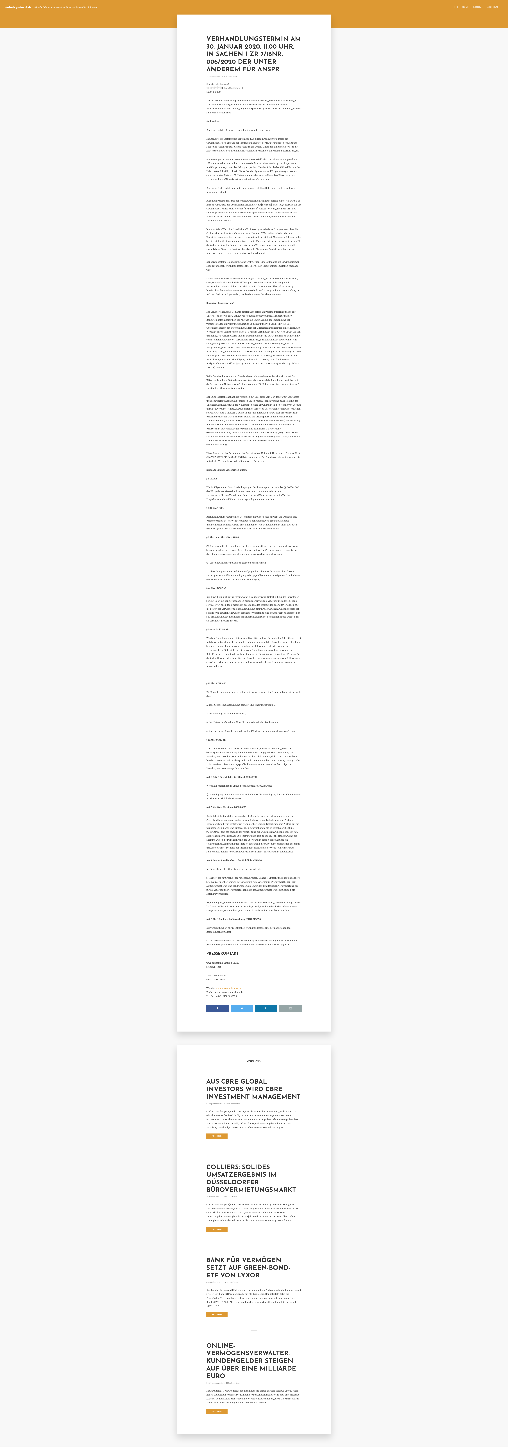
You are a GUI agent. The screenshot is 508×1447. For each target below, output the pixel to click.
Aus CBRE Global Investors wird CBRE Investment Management (253, 1089)
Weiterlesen (217, 1136)
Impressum (477, 7)
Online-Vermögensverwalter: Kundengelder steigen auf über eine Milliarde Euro (251, 1361)
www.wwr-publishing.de (228, 988)
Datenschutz (492, 7)
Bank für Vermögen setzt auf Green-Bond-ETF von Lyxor (248, 1268)
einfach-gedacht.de (18, 7)
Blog (455, 7)
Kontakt (465, 7)
